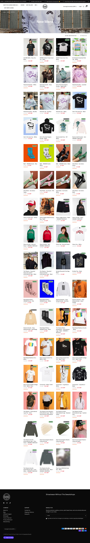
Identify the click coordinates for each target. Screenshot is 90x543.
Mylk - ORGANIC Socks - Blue (30, 163)
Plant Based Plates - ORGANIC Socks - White (45, 300)
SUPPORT (27, 507)
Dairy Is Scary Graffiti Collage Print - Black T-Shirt (79, 358)
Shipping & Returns (29, 512)
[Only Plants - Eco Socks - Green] (79, 153)
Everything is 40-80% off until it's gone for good (51, 1)
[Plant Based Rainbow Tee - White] (31, 347)
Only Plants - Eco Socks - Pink (47, 190)
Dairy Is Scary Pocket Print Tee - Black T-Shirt (62, 358)
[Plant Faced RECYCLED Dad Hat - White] (63, 457)
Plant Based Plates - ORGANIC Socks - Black (45, 328)
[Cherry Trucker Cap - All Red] (31, 207)
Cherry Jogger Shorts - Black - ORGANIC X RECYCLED (63, 218)
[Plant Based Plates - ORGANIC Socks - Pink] (31, 289)
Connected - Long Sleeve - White (62, 385)
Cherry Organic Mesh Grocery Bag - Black (47, 218)
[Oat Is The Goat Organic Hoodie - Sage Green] (63, 74)
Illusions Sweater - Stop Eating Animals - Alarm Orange (78, 301)
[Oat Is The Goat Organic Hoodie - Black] (47, 126)
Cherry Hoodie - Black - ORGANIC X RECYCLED (78, 218)
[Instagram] (7, 503)
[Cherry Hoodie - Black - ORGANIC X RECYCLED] (79, 207)
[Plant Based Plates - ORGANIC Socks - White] (47, 289)
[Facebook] (4, 503)
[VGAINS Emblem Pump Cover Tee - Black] (47, 47)
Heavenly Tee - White (61, 111)
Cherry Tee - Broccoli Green (63, 244)
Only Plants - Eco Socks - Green (78, 164)
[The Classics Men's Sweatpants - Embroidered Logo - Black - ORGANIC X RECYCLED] (63, 317)
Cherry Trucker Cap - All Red (30, 217)
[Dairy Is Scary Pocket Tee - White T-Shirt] (47, 347)
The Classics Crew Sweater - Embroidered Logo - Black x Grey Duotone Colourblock (47, 413)
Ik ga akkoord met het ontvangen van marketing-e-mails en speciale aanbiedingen (65, 518)
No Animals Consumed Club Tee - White (79, 58)
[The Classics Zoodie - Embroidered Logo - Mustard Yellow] (63, 401)
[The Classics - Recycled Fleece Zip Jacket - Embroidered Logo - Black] (31, 260)
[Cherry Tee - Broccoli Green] (63, 234)
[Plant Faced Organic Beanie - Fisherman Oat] (47, 429)
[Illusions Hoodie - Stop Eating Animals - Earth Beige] (31, 317)
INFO (36, 5)
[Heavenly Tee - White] (63, 101)
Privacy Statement (7, 519)
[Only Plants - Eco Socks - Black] (79, 180)
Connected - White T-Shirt (46, 384)
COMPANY (5, 507)
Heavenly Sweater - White (30, 84)
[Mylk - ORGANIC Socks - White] (47, 153)
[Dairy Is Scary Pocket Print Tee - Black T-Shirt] (63, 347)
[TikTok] (11, 502)
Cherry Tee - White (77, 244)
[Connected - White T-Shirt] (47, 374)
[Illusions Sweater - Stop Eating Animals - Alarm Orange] (79, 289)
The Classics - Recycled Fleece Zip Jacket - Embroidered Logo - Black (30, 273)
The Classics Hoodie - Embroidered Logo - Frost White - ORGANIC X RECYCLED (30, 470)
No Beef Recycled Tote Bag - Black (63, 272)
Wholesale (5, 516)
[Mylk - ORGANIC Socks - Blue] (31, 153)
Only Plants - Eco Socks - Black (78, 191)
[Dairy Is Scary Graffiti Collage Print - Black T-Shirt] (79, 347)
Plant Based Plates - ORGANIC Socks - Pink (29, 300)
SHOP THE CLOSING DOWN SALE (10, 5)
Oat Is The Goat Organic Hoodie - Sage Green (62, 85)
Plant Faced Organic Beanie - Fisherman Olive (63, 440)
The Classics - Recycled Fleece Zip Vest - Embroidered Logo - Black (46, 273)
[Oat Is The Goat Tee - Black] (79, 101)
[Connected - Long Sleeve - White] (63, 374)
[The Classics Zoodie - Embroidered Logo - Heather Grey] (79, 401)
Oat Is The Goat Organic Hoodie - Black (45, 138)
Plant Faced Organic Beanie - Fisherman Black (79, 440)
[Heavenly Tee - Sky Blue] (47, 101)
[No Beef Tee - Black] (79, 260)
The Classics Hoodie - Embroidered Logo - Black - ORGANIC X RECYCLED (46, 470)
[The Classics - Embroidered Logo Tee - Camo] (31, 401)
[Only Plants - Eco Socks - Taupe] (31, 180)
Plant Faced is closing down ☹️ (29, 1)
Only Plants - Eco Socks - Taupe (30, 191)
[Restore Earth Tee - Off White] (63, 126)
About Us (5, 510)
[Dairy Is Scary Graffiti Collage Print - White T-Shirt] (31, 374)
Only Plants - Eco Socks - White (62, 191)
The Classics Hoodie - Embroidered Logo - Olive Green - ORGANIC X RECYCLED (30, 441)
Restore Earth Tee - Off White (61, 138)
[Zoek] (83, 6)
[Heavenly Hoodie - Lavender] (79, 74)
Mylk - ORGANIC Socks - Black (63, 163)
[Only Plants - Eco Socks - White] (63, 180)
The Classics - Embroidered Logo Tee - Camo (30, 412)
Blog (4, 512)
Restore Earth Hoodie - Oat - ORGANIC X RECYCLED (79, 138)
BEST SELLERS (29, 5)
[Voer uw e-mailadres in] (85, 515)
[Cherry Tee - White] (79, 234)
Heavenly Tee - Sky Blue (45, 111)
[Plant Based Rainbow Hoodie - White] (79, 317)
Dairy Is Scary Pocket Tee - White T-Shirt (46, 358)
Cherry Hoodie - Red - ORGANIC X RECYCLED (45, 245)
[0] (86, 6)
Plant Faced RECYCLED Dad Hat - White (62, 469)
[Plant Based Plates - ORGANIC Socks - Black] (47, 317)
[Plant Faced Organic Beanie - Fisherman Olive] (63, 429)
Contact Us (27, 510)
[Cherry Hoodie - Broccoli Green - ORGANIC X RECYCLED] (31, 234)
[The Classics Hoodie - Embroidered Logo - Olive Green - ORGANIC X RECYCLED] (31, 429)
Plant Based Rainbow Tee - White (30, 358)
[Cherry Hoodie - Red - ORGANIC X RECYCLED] (47, 234)
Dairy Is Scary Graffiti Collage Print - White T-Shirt (31, 385)
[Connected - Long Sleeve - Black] (79, 374)
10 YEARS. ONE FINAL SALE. (12, 1)
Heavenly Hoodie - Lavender (79, 84)
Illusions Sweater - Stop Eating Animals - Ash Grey (62, 300)
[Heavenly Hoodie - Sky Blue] (31, 101)
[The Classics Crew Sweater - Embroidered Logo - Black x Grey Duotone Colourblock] (47, 401)
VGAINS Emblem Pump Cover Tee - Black (47, 58)
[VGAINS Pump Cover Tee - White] (63, 47)
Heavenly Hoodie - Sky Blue (30, 111)
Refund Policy (6, 521)
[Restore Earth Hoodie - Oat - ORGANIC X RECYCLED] (79, 126)
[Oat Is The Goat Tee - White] (31, 126)
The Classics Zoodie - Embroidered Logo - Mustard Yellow (63, 413)
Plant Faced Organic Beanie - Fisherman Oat (47, 440)
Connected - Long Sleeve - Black (79, 385)
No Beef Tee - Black (77, 271)
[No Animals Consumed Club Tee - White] (79, 47)
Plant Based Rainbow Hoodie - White (79, 328)
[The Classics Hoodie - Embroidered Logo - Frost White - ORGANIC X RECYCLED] (31, 457)
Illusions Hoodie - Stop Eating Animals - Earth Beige (30, 328)
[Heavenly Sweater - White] (31, 74)
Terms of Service (7, 518)
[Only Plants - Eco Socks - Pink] (47, 180)
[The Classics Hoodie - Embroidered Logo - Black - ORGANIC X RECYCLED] (47, 457)
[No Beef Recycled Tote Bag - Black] (63, 260)
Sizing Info (27, 514)
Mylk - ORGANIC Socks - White (45, 164)
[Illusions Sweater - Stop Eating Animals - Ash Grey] (63, 289)
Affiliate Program (7, 514)
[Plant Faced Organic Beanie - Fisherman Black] (79, 429)
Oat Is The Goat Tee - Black (79, 111)
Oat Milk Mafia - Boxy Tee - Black (30, 58)
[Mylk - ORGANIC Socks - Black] (63, 153)
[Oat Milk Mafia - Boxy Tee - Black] (31, 47)
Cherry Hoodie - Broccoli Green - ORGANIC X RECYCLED (30, 245)
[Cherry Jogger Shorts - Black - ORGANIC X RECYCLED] (63, 207)
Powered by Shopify (27, 534)
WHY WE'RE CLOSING (9, 8)
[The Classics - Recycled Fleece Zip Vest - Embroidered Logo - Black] (47, 260)
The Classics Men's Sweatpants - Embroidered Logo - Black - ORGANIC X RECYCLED (62, 330)
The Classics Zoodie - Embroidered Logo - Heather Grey (79, 413)
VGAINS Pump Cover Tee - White (62, 58)
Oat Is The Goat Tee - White (30, 137)
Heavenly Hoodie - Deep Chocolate (46, 85)
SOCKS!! (22, 5)
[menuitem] (11, 5)
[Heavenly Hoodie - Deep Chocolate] (47, 74)
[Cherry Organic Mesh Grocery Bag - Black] (47, 207)
